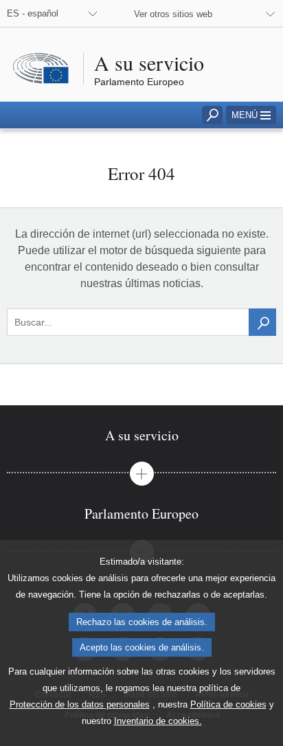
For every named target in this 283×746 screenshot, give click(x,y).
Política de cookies (228, 704)
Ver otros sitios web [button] (173, 14)
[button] (251, 115)
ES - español (32, 13)
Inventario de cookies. (158, 721)
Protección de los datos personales (80, 704)
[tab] (141, 435)
